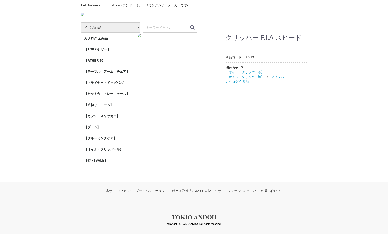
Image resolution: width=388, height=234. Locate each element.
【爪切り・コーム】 (98, 104)
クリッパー (279, 77)
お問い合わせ (270, 190)
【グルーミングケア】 (100, 138)
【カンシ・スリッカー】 (102, 115)
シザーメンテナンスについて (236, 190)
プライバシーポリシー (152, 190)
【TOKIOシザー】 (97, 49)
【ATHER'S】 (94, 60)
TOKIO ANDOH (194, 216)
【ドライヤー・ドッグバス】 (105, 82)
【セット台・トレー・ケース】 (107, 93)
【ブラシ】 (92, 127)
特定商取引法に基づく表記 (191, 190)
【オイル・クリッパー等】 (103, 149)
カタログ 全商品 (96, 38)
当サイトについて (119, 190)
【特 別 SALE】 (96, 160)
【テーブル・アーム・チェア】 (107, 71)
